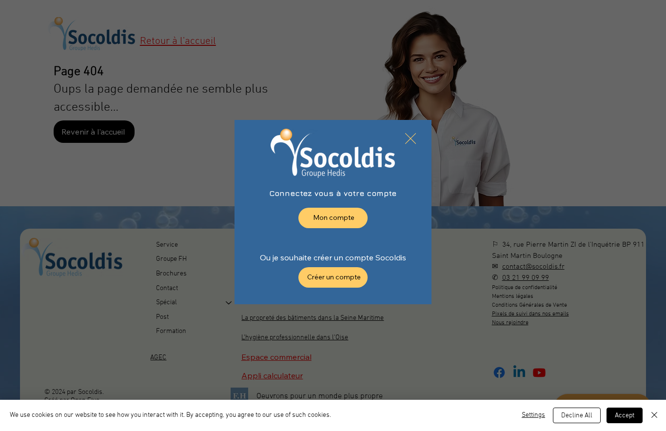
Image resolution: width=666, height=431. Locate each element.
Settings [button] (533, 415)
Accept (624, 415)
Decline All (576, 415)
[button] (410, 139)
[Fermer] (654, 415)
